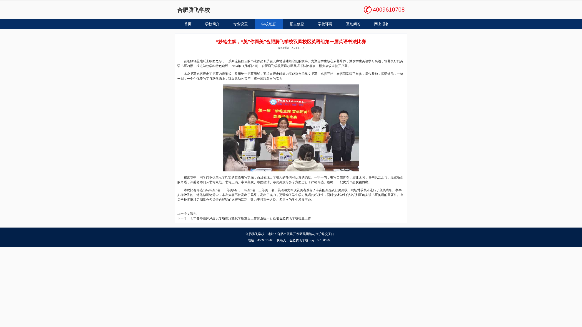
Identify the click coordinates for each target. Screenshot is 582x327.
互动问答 (353, 24)
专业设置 (240, 24)
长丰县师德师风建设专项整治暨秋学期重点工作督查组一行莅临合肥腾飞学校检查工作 (250, 218)
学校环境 (325, 24)
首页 (187, 24)
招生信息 (297, 24)
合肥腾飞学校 (193, 10)
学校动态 (268, 24)
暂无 (193, 213)
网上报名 (381, 24)
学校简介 (212, 24)
